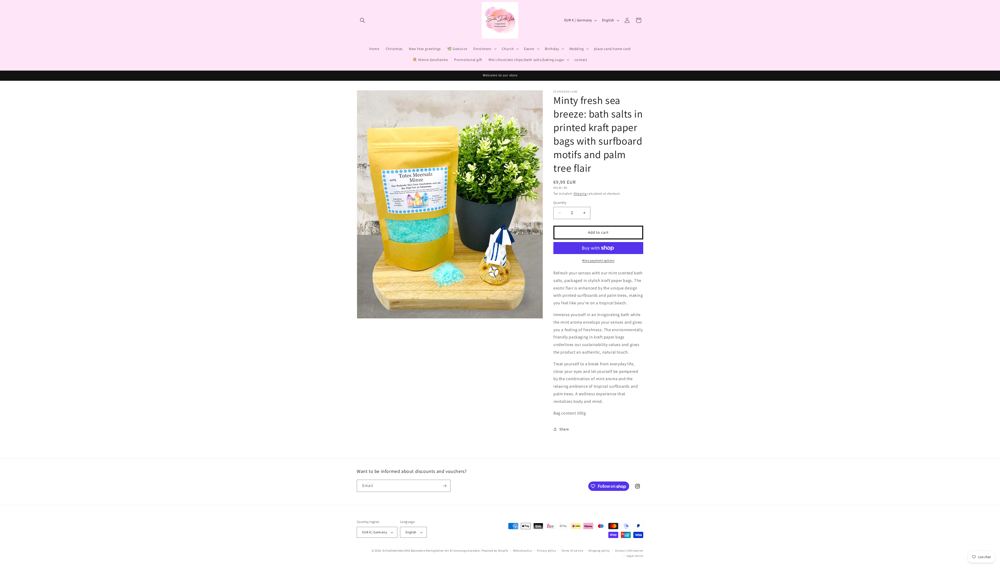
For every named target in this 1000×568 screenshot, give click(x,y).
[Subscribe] (444, 486)
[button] (362, 20)
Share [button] (564, 429)
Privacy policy (546, 550)
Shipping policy (599, 550)
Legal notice (635, 556)
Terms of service (572, 550)
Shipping (580, 193)
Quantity (559, 202)
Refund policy (522, 550)
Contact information (629, 550)
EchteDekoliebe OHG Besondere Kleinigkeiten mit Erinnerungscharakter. (432, 550)
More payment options (598, 260)
